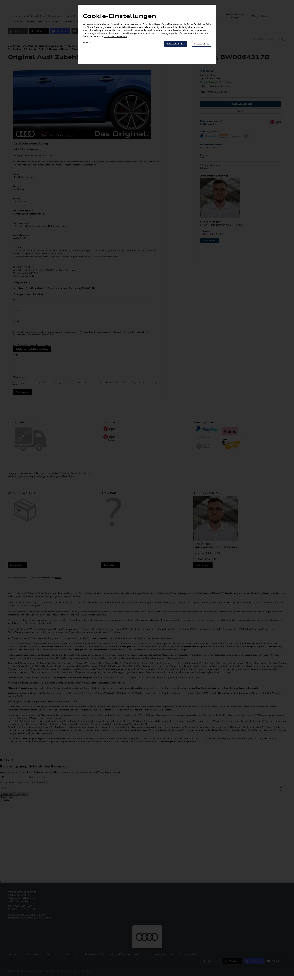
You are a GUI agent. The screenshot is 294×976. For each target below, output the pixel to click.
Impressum (87, 42)
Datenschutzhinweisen (115, 36)
